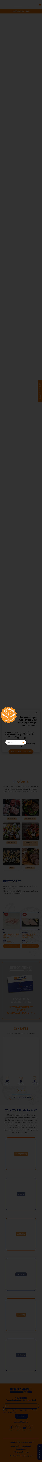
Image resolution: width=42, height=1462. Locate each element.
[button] (37, 713)
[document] (21, 731)
